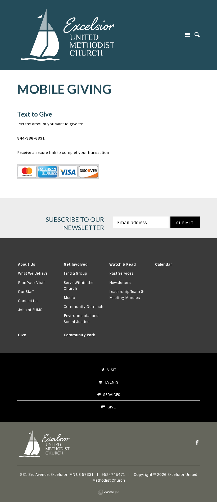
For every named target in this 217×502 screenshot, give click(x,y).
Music (69, 297)
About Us (26, 264)
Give (22, 335)
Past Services (121, 273)
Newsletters (120, 282)
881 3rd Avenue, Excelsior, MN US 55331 (57, 474)
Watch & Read (122, 264)
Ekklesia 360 (108, 492)
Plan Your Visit (31, 282)
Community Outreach (83, 306)
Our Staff (26, 291)
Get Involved (76, 264)
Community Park (79, 335)
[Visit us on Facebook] (197, 443)
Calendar (163, 264)
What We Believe (33, 273)
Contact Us (28, 300)
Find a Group (75, 273)
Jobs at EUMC (30, 309)
